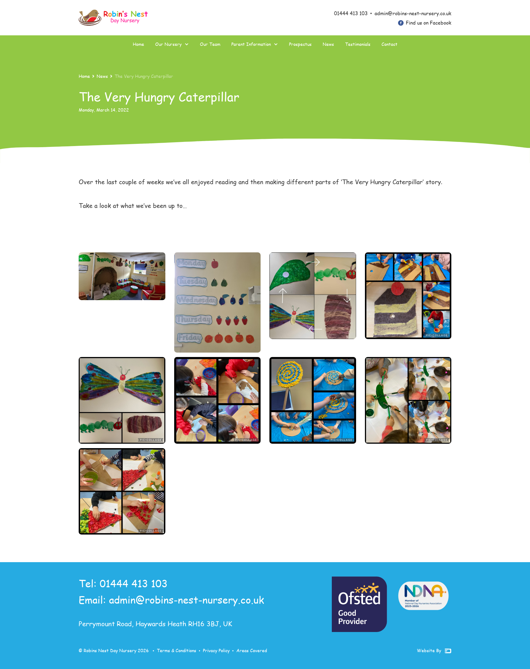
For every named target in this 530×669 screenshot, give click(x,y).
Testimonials (357, 44)
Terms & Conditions (176, 650)
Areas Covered (251, 650)
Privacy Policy (216, 650)
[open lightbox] (122, 276)
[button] (172, 44)
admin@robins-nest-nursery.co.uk (186, 600)
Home (138, 44)
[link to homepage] (113, 17)
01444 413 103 (134, 583)
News (328, 44)
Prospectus (300, 44)
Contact (389, 44)
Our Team (210, 44)
